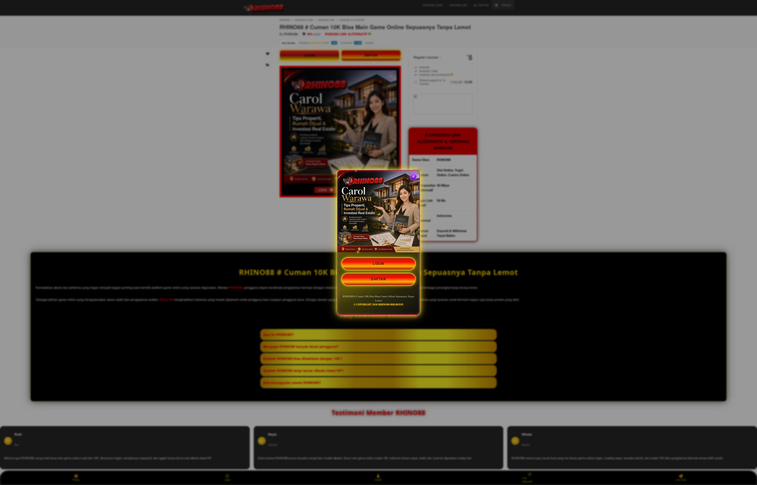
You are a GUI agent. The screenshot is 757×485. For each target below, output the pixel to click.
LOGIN (378, 263)
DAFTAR (378, 279)
